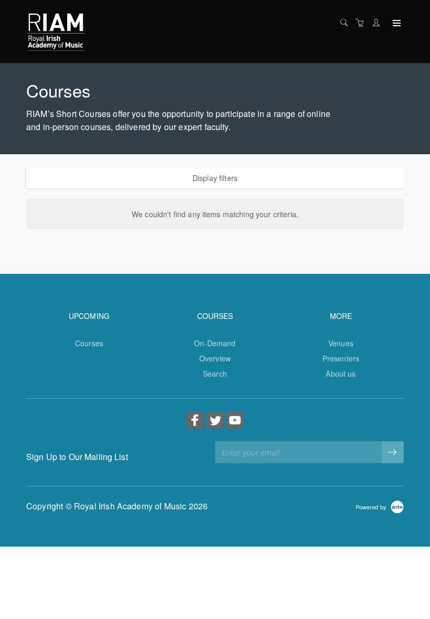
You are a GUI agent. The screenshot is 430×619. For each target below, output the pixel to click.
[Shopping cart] (362, 22)
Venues (340, 343)
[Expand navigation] (396, 23)
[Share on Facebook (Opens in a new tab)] (195, 421)
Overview (215, 358)
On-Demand (214, 343)
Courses (89, 343)
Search (215, 373)
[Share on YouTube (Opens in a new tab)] (235, 421)
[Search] (346, 22)
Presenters (340, 358)
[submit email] (393, 452)
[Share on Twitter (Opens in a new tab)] (215, 421)
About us (341, 373)
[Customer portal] (378, 22)
